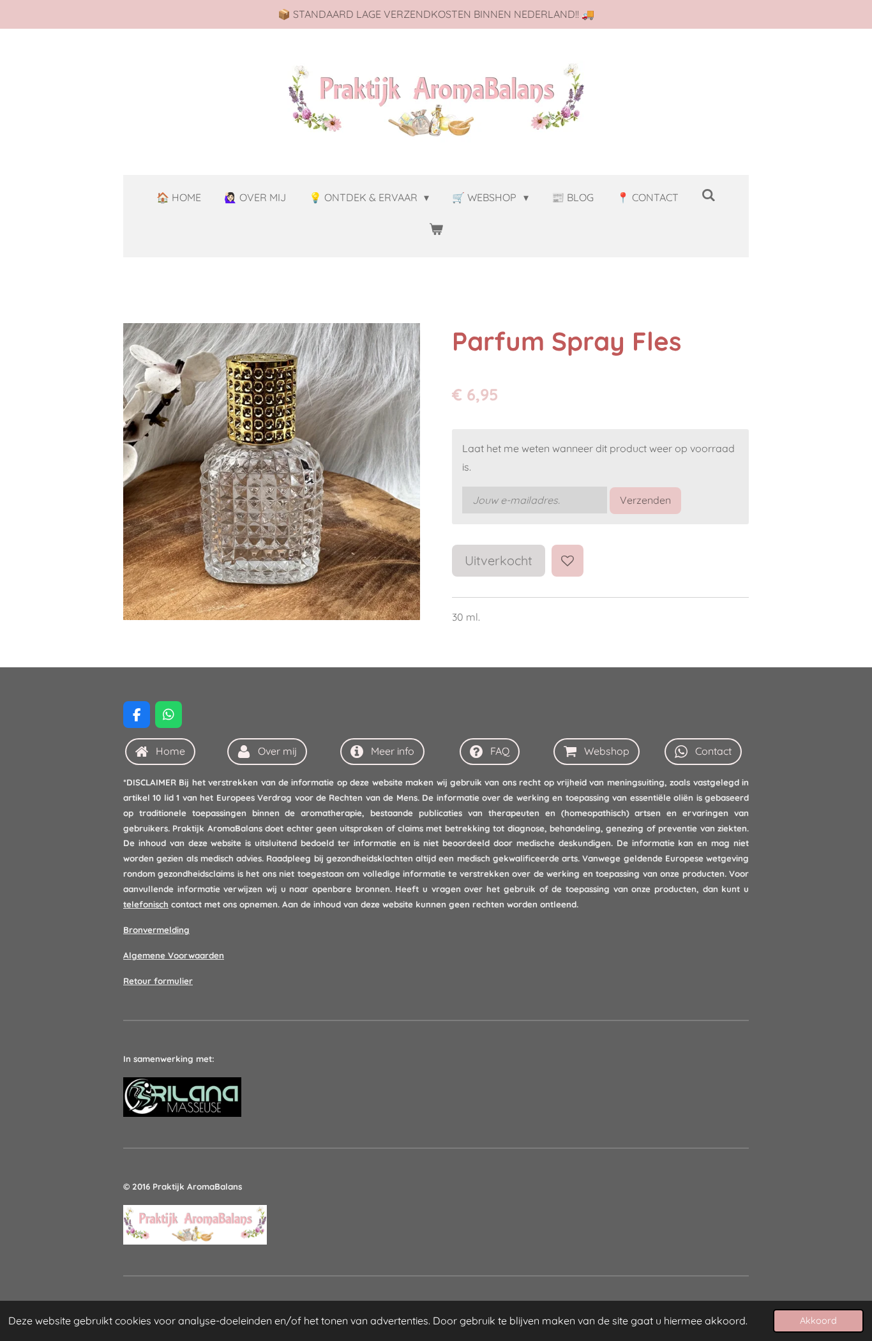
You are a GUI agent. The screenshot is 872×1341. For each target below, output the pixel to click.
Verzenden (645, 500)
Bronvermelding (156, 930)
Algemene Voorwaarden (173, 955)
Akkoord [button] (818, 1320)
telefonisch (146, 904)
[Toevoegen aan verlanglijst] (567, 561)
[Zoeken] (708, 194)
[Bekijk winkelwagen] (436, 228)
